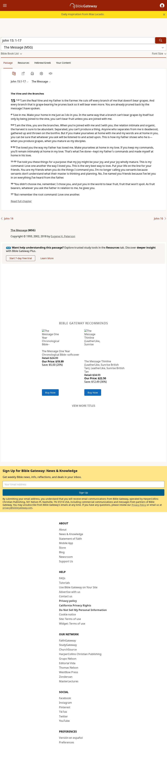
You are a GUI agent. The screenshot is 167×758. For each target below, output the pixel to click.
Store (62, 547)
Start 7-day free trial (20, 258)
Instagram (65, 702)
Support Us (66, 561)
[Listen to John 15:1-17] (50, 73)
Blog (62, 552)
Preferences (66, 742)
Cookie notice (67, 614)
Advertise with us (69, 592)
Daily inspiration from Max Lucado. (82, 14)
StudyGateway (68, 645)
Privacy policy (68, 601)
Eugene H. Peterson (63, 236)
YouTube (64, 721)
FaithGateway (67, 640)
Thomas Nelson (68, 667)
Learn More (46, 258)
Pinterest (64, 707)
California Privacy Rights (75, 605)
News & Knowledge (71, 534)
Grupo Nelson (67, 658)
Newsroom (66, 557)
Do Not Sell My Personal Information (83, 610)
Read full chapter (21, 201)
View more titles (83, 405)
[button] (162, 5)
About (63, 529)
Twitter (63, 716)
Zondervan (65, 677)
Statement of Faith (70, 538)
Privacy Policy (139, 504)
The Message (19, 230)
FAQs (62, 578)
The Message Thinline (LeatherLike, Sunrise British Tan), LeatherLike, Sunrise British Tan (104, 366)
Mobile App (66, 543)
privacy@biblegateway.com (17, 507)
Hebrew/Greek (42, 62)
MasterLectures (68, 681)
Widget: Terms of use (72, 623)
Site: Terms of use (70, 619)
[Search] (160, 40)
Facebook (65, 698)
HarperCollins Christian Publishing (80, 654)
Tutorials (64, 583)
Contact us (65, 596)
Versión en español (71, 738)
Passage (8, 62)
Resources (23, 62)
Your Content (63, 62)
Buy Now (50, 392)
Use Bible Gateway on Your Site (78, 587)
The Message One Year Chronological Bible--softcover (60, 352)
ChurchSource (68, 649)
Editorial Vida (67, 663)
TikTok (63, 712)
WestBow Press (68, 672)
